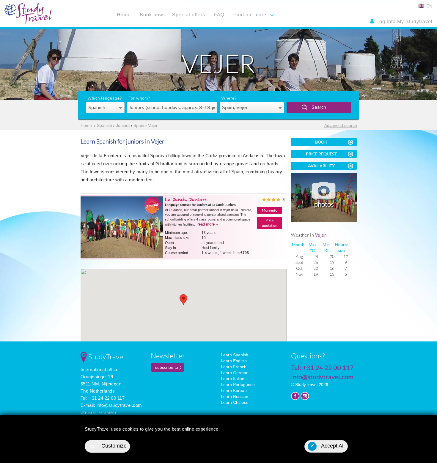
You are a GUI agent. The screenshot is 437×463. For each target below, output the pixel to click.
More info (269, 210)
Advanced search (340, 125)
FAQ (219, 14)
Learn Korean (234, 390)
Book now (151, 14)
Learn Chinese (235, 402)
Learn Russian (234, 396)
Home (124, 14)
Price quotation (269, 222)
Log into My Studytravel (404, 21)
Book (321, 141)
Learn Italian (232, 378)
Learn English (234, 360)
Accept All (327, 446)
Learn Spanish (234, 354)
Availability (321, 165)
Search (319, 107)
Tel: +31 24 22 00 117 (103, 398)
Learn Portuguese (238, 384)
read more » (207, 224)
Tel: (322, 367)
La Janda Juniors (186, 199)
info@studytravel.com (119, 405)
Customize (108, 446)
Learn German (235, 372)
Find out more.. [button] (252, 14)
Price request (321, 153)
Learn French (233, 366)
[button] (183, 299)
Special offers (188, 14)
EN (429, 6)
